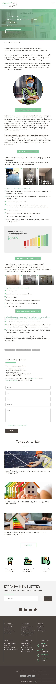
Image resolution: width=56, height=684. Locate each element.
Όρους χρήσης (22, 425)
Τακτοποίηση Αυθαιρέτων (27, 633)
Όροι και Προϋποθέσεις (27, 649)
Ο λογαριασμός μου (26, 643)
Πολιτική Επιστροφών (26, 647)
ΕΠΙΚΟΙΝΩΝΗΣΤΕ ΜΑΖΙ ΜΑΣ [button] (13, 31)
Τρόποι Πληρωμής (25, 645)
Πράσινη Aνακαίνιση (9, 647)
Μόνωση (39, 629)
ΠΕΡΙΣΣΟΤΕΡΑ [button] (28, 545)
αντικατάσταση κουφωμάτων (23, 349)
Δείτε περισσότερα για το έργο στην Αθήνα (28, 311)
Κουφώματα (40, 627)
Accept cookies (27, 680)
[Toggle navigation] (53, 3)
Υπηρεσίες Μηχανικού (26, 635)
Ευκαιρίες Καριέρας (9, 631)
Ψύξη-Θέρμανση (41, 631)
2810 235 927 (44, 646)
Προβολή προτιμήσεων (48, 680)
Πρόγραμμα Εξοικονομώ (27, 627)
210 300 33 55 (32, 378)
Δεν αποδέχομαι (36, 680)
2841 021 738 (44, 660)
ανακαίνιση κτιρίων (9, 349)
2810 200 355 (44, 645)
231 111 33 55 (44, 656)
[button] (12, 42)
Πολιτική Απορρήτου (26, 651)
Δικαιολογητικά (8, 645)
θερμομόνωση (36, 349)
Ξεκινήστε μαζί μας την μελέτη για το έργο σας (28, 110)
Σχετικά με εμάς (8, 627)
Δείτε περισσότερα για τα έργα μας (28, 151)
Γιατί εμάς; (7, 629)
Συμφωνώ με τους (17, 425)
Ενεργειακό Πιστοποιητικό (28, 631)
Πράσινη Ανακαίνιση (26, 629)
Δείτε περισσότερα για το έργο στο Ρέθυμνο (28, 258)
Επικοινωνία (7, 633)
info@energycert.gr (11, 380)
